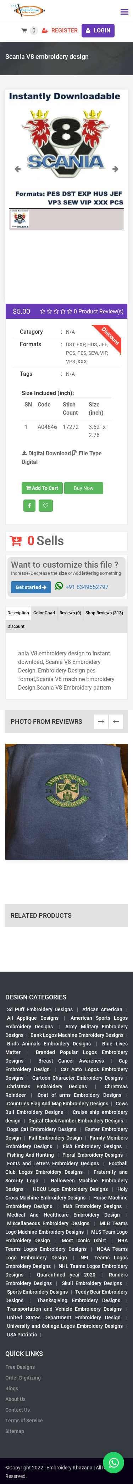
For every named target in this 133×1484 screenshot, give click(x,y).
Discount (15, 626)
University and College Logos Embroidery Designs (65, 1326)
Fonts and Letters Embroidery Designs (53, 1163)
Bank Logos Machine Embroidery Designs (77, 1035)
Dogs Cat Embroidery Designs (41, 1129)
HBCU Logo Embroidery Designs (70, 1189)
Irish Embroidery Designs (92, 1206)
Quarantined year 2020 (66, 1275)
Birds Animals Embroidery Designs (49, 1044)
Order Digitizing (23, 1378)
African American (102, 1009)
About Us (15, 1399)
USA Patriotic (22, 1334)
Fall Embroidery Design (55, 1138)
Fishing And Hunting (30, 1155)
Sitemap (14, 1431)
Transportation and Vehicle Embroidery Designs (64, 1309)
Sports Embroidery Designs (37, 1292)
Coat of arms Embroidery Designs (79, 1095)
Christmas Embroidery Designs (47, 1086)
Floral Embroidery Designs (92, 1155)
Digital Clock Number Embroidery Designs (75, 1121)
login (101, 30)
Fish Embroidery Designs (92, 1146)
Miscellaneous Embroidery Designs (48, 1223)
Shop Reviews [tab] (104, 612)
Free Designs (20, 1367)
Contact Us (17, 1410)
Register (64, 30)
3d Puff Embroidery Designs (40, 1009)
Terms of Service (24, 1420)
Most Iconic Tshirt (84, 1240)
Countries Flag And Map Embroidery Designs (57, 1103)
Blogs (11, 1388)
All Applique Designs (33, 1018)
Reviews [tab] (70, 612)
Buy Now (84, 488)
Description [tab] (18, 612)
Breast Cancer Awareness (71, 1061)
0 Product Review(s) (98, 311)
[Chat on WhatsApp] (113, 1462)
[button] (17, 184)
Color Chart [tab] (44, 612)
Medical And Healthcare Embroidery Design (63, 1215)
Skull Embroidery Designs (92, 1283)
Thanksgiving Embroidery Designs (78, 1300)
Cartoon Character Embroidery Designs (77, 1078)
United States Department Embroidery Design (64, 1317)
